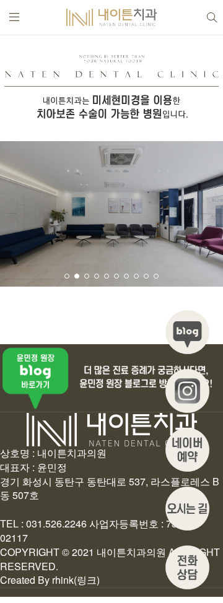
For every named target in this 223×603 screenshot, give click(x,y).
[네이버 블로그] (187, 332)
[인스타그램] (187, 391)
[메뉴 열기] (14, 17)
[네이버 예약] (187, 450)
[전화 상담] (187, 567)
